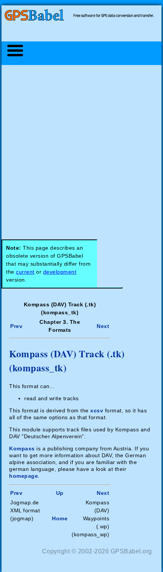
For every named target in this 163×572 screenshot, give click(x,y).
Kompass (22, 448)
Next (103, 326)
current (25, 272)
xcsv (96, 410)
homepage (23, 476)
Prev (16, 326)
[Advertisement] (81, 148)
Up (60, 493)
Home (59, 518)
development (60, 272)
